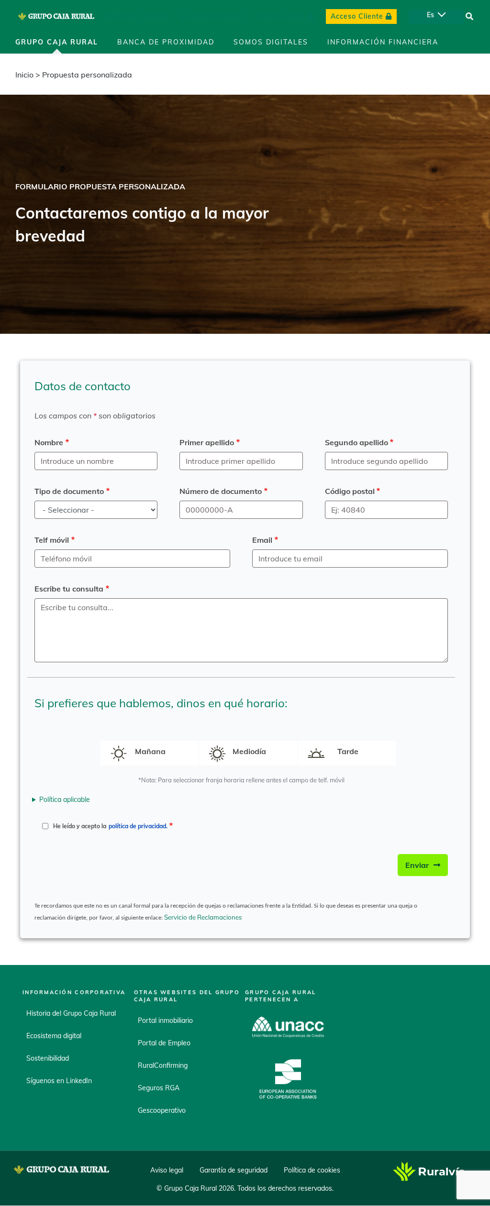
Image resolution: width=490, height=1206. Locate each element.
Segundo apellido (356, 442)
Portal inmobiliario (165, 1020)
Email (262, 540)
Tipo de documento (69, 491)
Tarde (347, 751)
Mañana (150, 751)
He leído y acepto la (110, 826)
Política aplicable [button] (64, 799)
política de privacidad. (138, 826)
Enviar (417, 865)
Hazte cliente (281, 16)
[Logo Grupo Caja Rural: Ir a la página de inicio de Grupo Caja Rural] (56, 16)
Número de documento (220, 491)
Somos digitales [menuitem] (271, 42)
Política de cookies (312, 1170)
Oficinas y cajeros (139, 16)
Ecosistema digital (53, 1035)
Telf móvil (51, 540)
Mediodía (249, 751)
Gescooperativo (162, 1110)
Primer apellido (206, 442)
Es (430, 15)
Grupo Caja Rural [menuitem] (56, 42)
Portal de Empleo (164, 1043)
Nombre (48, 442)
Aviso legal (166, 1170)
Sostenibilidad (47, 1058)
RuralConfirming (163, 1065)
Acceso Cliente (357, 16)
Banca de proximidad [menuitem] (165, 42)
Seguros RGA (158, 1088)
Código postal (350, 491)
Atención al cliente (215, 16)
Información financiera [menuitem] (382, 42)
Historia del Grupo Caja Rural (71, 1013)
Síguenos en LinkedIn (59, 1080)
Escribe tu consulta (68, 588)
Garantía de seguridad (233, 1170)
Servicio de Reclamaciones (204, 917)
